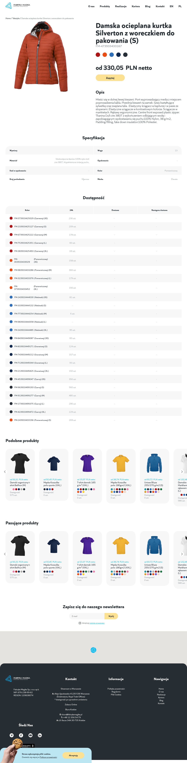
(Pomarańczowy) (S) (32, 419)
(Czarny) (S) (29, 387)
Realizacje (121, 6)
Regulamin (116, 691)
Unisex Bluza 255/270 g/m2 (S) (153, 483)
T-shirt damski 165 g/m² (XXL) (86, 483)
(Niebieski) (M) (30, 313)
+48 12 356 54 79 (72, 717)
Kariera (136, 6)
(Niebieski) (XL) (30, 329)
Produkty (105, 6)
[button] (5, 471)
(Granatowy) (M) (31, 354)
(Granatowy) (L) (30, 362)
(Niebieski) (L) (30, 321)
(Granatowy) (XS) (31, 338)
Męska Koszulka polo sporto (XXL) (52, 483)
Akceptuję (93, 623)
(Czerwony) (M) (30, 234)
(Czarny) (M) (29, 395)
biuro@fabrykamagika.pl (72, 714)
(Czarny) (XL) (29, 411)
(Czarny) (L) (29, 403)
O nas (91, 6)
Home (8, 18)
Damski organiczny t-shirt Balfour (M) (20, 483)
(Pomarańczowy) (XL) (31, 287)
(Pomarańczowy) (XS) (31, 260)
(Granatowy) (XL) (31, 370)
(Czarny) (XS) (29, 379)
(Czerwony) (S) (30, 226)
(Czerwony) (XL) (31, 250)
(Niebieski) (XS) (30, 297)
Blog (147, 6)
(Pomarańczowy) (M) (33, 269)
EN (171, 6)
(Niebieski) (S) (30, 305)
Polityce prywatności (48, 757)
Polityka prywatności (116, 688)
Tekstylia (16, 18)
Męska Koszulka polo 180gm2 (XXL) (121, 483)
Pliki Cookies (116, 694)
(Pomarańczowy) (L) (32, 278)
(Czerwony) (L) (30, 242)
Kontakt (160, 6)
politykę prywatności (97, 623)
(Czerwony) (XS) (31, 218)
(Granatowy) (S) (30, 346)
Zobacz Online (71, 704)
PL (180, 6)
